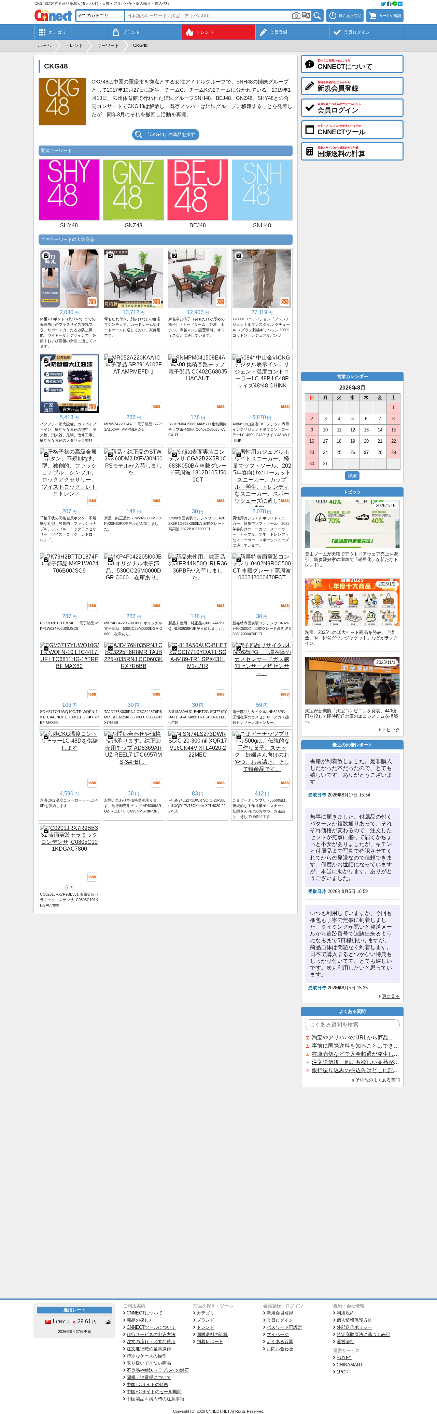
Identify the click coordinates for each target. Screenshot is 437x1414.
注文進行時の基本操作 (149, 1348)
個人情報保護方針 (354, 1320)
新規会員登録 (280, 1313)
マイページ (278, 1334)
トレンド (205, 1327)
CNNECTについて (145, 1313)
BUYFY (344, 1357)
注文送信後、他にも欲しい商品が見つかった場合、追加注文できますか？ (355, 1062)
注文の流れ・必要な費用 (151, 1341)
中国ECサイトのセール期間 (154, 1391)
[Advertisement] (165, 965)
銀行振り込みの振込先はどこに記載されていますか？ (355, 1070)
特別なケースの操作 (147, 1355)
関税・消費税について (149, 1377)
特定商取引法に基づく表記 (363, 1334)
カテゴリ (205, 1313)
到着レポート (210, 1341)
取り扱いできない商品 (149, 1363)
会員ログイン (280, 1320)
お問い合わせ (280, 1348)
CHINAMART (350, 1364)
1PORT (344, 1371)
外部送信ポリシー (354, 1327)
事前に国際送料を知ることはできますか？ (355, 1046)
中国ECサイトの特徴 (147, 1384)
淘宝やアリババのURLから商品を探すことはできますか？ (355, 1037)
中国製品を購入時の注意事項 (155, 1398)
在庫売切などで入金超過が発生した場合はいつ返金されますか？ (355, 1054)
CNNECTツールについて (151, 1327)
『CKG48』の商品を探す (170, 134)
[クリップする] (46, 256)
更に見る (391, 996)
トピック (391, 729)
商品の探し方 (140, 1320)
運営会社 (345, 1341)
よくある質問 (280, 1341)
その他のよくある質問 (377, 1079)
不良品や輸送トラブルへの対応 (158, 1370)
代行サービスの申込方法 (151, 1334)
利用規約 (345, 1313)
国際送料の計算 (212, 1334)
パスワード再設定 (284, 1327)
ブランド (205, 1320)
